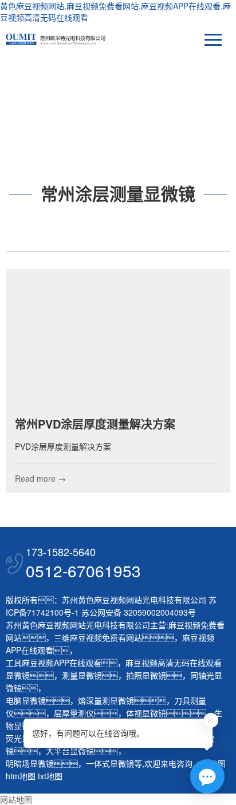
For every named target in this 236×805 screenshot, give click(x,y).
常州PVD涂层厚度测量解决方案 (95, 423)
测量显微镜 (82, 675)
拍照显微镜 (146, 675)
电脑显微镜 (26, 700)
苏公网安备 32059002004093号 (137, 612)
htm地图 (21, 776)
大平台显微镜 (70, 750)
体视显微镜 (146, 713)
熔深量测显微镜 (106, 700)
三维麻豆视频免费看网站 (98, 637)
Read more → (40, 478)
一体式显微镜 (110, 763)
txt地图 (50, 776)
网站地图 (16, 799)
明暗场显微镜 (30, 763)
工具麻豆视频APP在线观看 (53, 662)
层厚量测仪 (74, 713)
